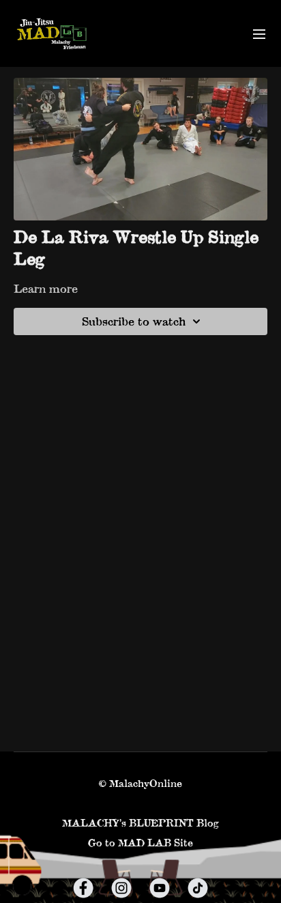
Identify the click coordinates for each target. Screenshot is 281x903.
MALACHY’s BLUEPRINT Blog (140, 822)
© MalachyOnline (140, 783)
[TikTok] (198, 888)
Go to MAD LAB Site (140, 842)
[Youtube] (160, 888)
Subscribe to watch (134, 321)
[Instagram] (121, 888)
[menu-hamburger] (259, 33)
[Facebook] (83, 888)
